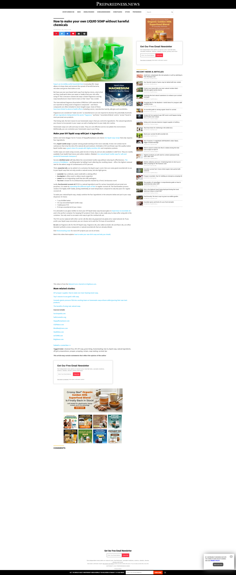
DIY (76, 349)
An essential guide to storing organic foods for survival (160, 109)
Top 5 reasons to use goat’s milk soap (66, 296)
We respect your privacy (108, 563)
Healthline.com (58, 332)
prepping (79, 351)
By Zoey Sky (153, 106)
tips (106, 351)
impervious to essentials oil (121, 211)
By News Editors (154, 193)
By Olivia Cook (154, 129)
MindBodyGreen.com (60, 328)
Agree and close (218, 564)
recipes (85, 351)
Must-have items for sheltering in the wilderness (158, 128)
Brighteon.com (58, 339)
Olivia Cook (67, 29)
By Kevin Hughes (154, 118)
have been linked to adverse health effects (68, 109)
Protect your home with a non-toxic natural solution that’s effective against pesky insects (161, 89)
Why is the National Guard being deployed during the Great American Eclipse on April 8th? (161, 190)
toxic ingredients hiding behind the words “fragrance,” (73, 115)
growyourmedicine (68, 12)
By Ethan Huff (154, 144)
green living (88, 349)
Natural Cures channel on (82, 284)
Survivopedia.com (59, 313)
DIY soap (81, 349)
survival (101, 351)
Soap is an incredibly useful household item (68, 84)
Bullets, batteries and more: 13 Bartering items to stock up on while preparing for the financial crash (162, 162)
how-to (106, 349)
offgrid (127, 12)
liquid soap (113, 349)
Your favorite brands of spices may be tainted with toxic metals (162, 82)
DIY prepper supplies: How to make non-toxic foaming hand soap (75, 293)
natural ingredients (124, 349)
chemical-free (69, 349)
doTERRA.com (58, 336)
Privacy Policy (118, 568)
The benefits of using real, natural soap (66, 306)
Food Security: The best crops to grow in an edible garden (161, 196)
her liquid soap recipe (112, 138)
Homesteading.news (64, 231)
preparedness (137, 12)
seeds (79, 12)
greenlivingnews (89, 12)
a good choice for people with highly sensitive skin (83, 148)
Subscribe (158, 572)
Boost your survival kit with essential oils (156, 134)
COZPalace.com (58, 325)
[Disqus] (93, 474)
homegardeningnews (103, 12)
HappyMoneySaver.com (61, 321)
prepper (72, 351)
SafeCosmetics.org (59, 317)
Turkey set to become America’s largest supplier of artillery (161, 122)
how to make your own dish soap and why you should (92, 234)
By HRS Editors (153, 78)
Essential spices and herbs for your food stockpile (159, 202)
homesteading (117, 12)
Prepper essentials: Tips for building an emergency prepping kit (163, 176)
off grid (56, 351)
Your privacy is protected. (63, 379)
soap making (93, 351)
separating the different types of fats (82, 186)
